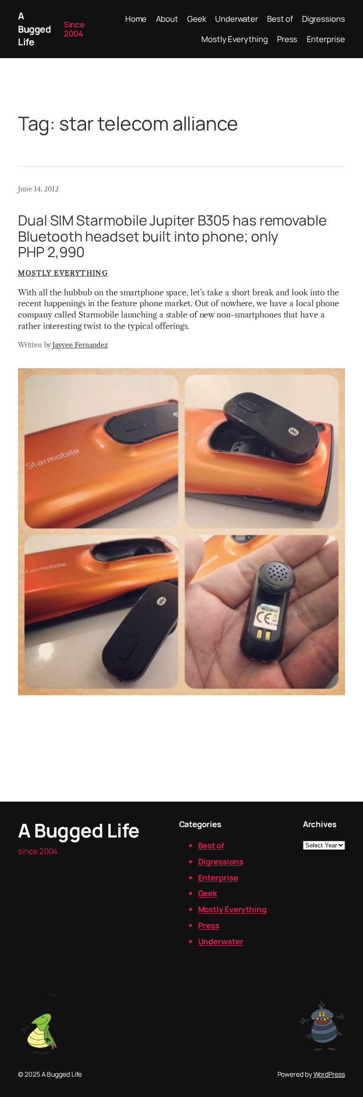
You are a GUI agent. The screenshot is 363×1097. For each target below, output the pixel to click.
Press (209, 925)
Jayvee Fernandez (80, 345)
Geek (207, 893)
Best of (211, 845)
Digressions (220, 861)
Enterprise (218, 877)
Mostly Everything (63, 273)
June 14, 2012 (38, 189)
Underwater (220, 941)
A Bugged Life (34, 28)
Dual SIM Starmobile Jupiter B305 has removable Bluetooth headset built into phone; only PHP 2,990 (172, 235)
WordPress (329, 1074)
